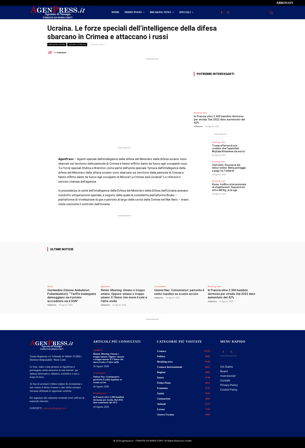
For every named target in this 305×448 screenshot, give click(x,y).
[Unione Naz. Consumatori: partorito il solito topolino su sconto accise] (179, 269)
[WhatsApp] (229, 52)
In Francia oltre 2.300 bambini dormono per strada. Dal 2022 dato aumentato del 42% (219, 119)
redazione (61, 52)
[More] (254, 52)
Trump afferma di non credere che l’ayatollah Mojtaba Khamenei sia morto (228, 148)
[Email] (237, 52)
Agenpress (105, 286)
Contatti (225, 380)
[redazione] (50, 52)
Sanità (50, 286)
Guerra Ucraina (77, 44)
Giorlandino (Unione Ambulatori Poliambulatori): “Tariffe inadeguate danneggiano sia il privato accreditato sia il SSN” (71, 295)
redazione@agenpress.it (55, 408)
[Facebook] (221, 12)
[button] (271, 12)
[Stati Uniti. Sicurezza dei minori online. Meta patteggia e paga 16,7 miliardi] (202, 168)
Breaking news (57, 44)
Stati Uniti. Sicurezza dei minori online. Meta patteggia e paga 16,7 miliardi (229, 168)
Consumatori (160, 286)
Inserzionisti (228, 376)
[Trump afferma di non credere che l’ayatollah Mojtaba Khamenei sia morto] (202, 149)
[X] (228, 12)
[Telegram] (245, 52)
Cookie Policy (228, 389)
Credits (188, 440)
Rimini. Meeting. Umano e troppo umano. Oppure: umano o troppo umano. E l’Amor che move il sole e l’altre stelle (124, 295)
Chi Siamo (226, 366)
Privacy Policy (229, 385)
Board (224, 371)
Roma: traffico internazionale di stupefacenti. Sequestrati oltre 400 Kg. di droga (229, 187)
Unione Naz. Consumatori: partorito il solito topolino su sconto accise (179, 291)
